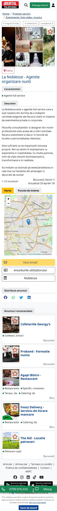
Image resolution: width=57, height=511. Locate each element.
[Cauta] (26, 5)
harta (9, 70)
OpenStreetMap (34, 254)
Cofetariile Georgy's (35, 324)
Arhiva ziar (21, 464)
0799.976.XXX (18, 489)
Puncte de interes (28, 190)
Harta (7, 190)
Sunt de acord (28, 507)
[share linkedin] (29, 298)
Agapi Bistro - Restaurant (31, 377)
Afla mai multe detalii (37, 502)
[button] (28, 222)
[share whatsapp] (13, 298)
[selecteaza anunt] (50, 31)
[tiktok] (34, 477)
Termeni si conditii (41, 464)
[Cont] (53, 5)
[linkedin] (28, 477)
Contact (44, 467)
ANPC (28, 471)
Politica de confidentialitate (21, 467)
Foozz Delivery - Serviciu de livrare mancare (34, 410)
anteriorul (31, 23)
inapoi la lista (12, 23)
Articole (7, 464)
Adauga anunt (40, 5)
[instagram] (22, 477)
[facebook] (15, 477)
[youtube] (41, 477)
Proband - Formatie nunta (35, 353)
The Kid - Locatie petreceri (33, 440)
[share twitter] (21, 298)
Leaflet (22, 254)
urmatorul (46, 23)
